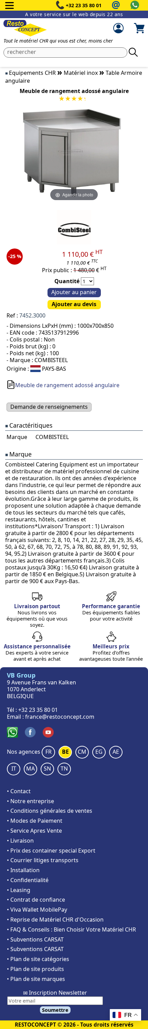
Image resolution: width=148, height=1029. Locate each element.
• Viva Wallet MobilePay (37, 909)
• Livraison (20, 840)
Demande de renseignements (49, 407)
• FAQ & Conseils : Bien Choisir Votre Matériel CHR (71, 929)
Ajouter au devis (74, 304)
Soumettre (55, 1010)
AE (116, 751)
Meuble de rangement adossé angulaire (67, 385)
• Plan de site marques (36, 979)
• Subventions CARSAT (35, 939)
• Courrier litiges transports (42, 860)
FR (48, 751)
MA (30, 768)
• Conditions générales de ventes (49, 810)
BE (65, 751)
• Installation (23, 870)
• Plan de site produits (35, 969)
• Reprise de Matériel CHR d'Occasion (55, 919)
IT (13, 768)
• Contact (19, 791)
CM (82, 751)
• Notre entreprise (30, 801)
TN (64, 768)
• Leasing (18, 890)
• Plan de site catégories (38, 959)
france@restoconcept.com (59, 716)
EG (99, 751)
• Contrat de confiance (36, 899)
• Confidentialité (28, 880)
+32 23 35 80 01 (84, 5)
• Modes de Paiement (34, 820)
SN (47, 768)
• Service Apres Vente (34, 830)
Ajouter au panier (74, 292)
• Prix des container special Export (51, 850)
